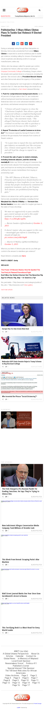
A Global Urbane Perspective (16, 653)
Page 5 (17, 678)
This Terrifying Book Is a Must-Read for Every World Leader (21, 628)
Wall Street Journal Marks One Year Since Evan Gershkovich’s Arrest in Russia (21, 594)
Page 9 (15, 680)
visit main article (6, 290)
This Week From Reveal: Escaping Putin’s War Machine (20, 560)
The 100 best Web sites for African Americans (21, 671)
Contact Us (31, 656)
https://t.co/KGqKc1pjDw (15, 219)
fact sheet (23, 89)
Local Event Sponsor (21, 661)
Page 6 (25, 678)
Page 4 (8, 678)
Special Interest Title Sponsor (21, 668)
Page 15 (36, 683)
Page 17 (26, 685)
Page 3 (33, 675)
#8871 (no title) (21, 651)
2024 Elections (36, 367)
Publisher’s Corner (21, 666)
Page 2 (25, 675)
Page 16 (16, 685)
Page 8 (7, 680)
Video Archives (12, 675)
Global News (9, 658)
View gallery (28, 285)
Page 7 (34, 678)
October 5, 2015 (11, 244)
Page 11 (34, 680)
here (24, 256)
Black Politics (7, 22)
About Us (35, 653)
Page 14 (26, 683)
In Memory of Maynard (28, 658)
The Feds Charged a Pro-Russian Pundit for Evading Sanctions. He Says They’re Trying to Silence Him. (20, 491)
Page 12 (6, 683)
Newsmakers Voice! (14, 663)
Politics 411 (31, 663)
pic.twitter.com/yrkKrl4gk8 (16, 237)
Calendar (20, 656)
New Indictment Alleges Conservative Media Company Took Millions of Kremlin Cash (20, 526)
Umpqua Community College (11, 71)
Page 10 (25, 680)
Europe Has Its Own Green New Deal (15, 329)
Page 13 (16, 683)
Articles (9, 656)
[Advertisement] (22, 443)
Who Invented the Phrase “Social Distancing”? (19, 396)
